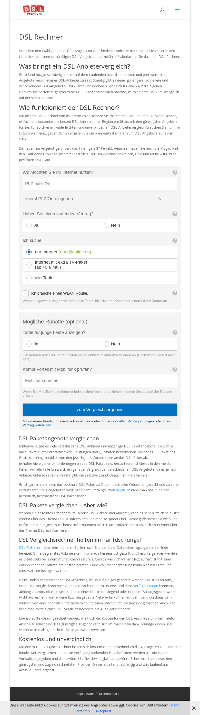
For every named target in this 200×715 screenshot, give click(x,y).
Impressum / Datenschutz (97, 693)
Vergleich (123, 490)
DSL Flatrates (29, 547)
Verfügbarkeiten (145, 585)
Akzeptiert (103, 711)
